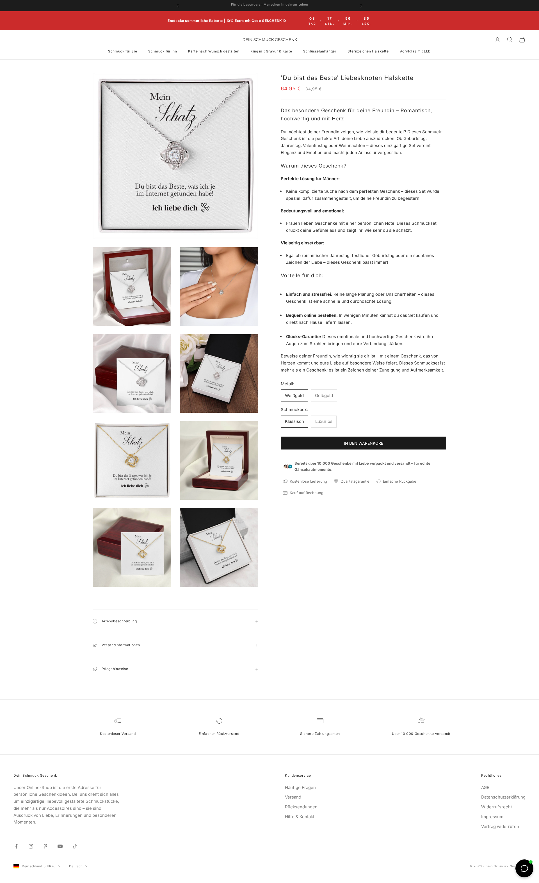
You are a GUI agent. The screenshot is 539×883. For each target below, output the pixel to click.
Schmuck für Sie (122, 51)
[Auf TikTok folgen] (74, 846)
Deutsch (76, 866)
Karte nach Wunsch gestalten (213, 51)
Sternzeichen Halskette (368, 51)
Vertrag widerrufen (500, 826)
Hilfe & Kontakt (299, 816)
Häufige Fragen (300, 787)
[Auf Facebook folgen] (16, 846)
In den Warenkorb (363, 443)
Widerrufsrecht (496, 806)
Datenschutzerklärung (503, 797)
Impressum (492, 816)
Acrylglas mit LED (415, 51)
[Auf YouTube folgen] (60, 846)
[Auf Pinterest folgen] (45, 846)
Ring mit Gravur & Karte (271, 51)
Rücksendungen (301, 806)
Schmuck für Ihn (162, 51)
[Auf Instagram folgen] (31, 846)
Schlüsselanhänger (319, 51)
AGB (485, 787)
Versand (293, 797)
